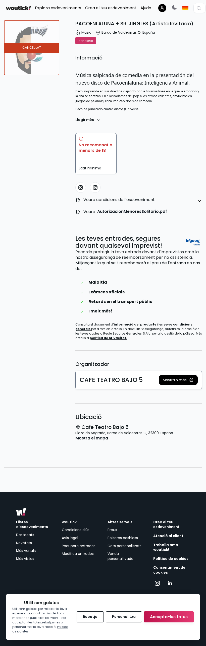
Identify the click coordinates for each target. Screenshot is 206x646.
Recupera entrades (78, 545)
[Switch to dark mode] (174, 7)
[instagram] (81, 187)
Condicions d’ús (75, 529)
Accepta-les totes (169, 617)
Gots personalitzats (124, 545)
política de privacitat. (108, 338)
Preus (112, 529)
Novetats (24, 542)
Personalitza (124, 616)
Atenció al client (168, 536)
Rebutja (90, 616)
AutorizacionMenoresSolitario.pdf (132, 211)
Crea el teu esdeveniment (166, 525)
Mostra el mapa (91, 438)
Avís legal (70, 537)
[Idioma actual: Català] (185, 8)
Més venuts (26, 550)
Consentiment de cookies (169, 570)
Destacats (25, 534)
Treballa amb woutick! (165, 547)
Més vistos (25, 558)
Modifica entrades (78, 553)
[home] (18, 8)
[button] (178, 380)
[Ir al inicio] (21, 512)
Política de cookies (170, 558)
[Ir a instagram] (157, 583)
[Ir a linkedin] (170, 583)
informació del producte (135, 324)
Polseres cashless (123, 537)
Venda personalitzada (120, 556)
